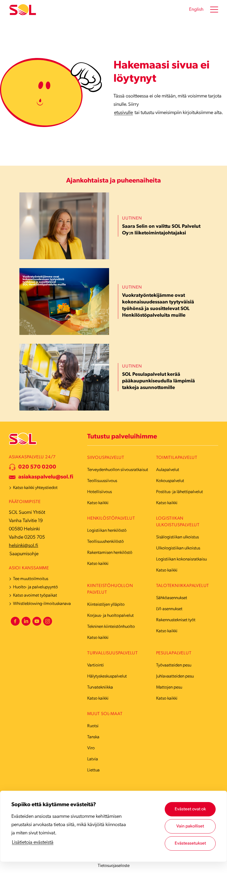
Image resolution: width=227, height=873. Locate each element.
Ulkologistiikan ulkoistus (178, 548)
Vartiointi (95, 665)
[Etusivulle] (23, 10)
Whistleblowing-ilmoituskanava (42, 604)
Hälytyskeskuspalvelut (107, 676)
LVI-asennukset (169, 609)
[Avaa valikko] (214, 10)
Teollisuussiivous (102, 481)
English (196, 9)
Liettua (93, 770)
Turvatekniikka (100, 687)
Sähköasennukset (171, 598)
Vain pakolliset (190, 826)
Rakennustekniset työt (175, 620)
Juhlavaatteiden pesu (175, 676)
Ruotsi (93, 726)
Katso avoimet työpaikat (35, 595)
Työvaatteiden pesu (173, 665)
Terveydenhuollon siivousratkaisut (117, 470)
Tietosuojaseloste (114, 866)
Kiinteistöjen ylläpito (106, 604)
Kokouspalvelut (170, 481)
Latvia (92, 759)
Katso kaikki (98, 503)
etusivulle (123, 112)
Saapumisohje (23, 554)
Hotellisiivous (99, 492)
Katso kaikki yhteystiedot (35, 488)
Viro (91, 748)
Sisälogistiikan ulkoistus (177, 537)
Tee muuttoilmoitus (30, 579)
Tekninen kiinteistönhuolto (111, 627)
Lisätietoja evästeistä (32, 842)
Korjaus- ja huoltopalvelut (110, 615)
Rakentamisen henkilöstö (109, 553)
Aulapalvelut (167, 470)
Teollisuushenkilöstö (105, 541)
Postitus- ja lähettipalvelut (179, 492)
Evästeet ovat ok (190, 809)
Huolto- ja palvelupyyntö (35, 587)
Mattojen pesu (169, 687)
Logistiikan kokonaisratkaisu (181, 559)
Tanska (93, 737)
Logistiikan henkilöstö (107, 530)
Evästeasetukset (190, 843)
